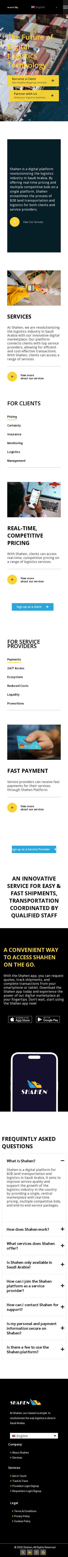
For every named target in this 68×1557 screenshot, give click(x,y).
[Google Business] (43, 1552)
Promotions (15, 703)
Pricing (12, 416)
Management (16, 460)
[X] (23, 1552)
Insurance (14, 434)
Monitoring (15, 443)
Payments (14, 659)
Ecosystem (15, 677)
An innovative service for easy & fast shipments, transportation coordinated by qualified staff (34, 897)
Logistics (13, 452)
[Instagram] (36, 1552)
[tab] (12, 417)
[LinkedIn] (30, 1552)
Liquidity (13, 694)
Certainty (14, 425)
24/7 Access (15, 668)
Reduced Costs (17, 686)
